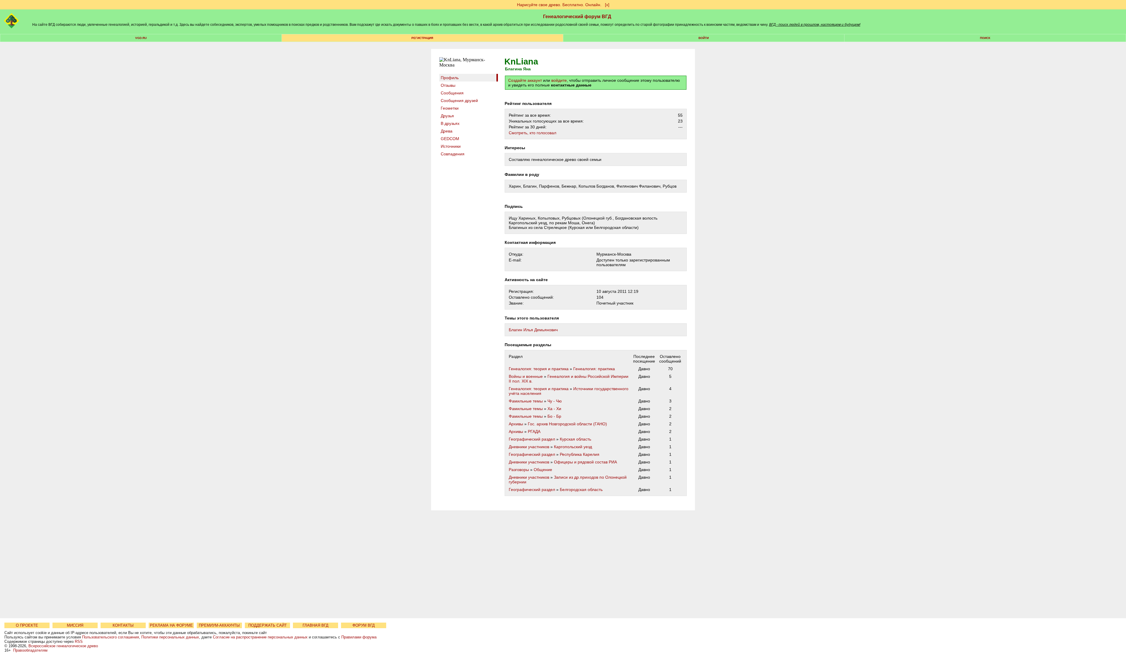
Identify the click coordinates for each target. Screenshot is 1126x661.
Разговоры (519, 469)
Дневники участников (529, 446)
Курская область (575, 439)
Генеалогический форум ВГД (577, 16)
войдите (559, 80)
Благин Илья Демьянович (533, 329)
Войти (703, 38)
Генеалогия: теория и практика (539, 368)
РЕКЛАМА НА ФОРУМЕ (171, 625)
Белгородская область (581, 489)
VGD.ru (141, 38)
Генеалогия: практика (594, 368)
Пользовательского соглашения (110, 637)
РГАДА (534, 431)
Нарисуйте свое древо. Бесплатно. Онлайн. (559, 4)
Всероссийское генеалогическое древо (63, 646)
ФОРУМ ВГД (363, 625)
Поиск (985, 38)
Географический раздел (532, 439)
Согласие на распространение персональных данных (260, 637)
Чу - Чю (554, 401)
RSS (79, 641)
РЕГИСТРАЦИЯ (422, 38)
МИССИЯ (75, 625)
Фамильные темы (526, 401)
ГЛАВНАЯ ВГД (315, 625)
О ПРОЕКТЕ (27, 625)
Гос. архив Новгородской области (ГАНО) (567, 424)
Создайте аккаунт (525, 80)
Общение (543, 469)
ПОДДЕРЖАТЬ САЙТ (267, 625)
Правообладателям (30, 650)
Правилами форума (359, 637)
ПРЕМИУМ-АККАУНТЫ (219, 625)
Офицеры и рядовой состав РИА (585, 462)
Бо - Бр (554, 416)
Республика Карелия (579, 454)
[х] (607, 4)
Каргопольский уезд (573, 446)
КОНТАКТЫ (123, 625)
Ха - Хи (554, 408)
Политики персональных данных (170, 637)
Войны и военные (526, 376)
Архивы (516, 424)
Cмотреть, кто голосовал (532, 132)
